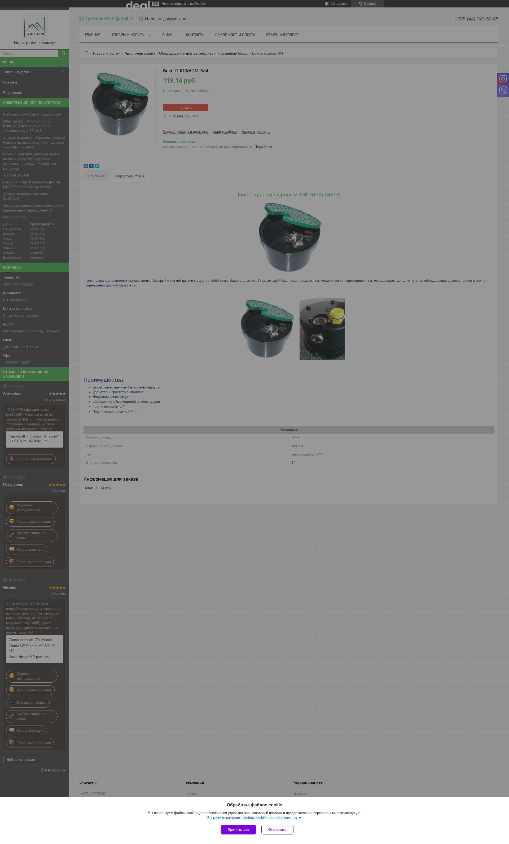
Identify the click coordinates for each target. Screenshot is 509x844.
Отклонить (277, 830)
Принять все (238, 830)
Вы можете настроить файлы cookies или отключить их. (252, 818)
